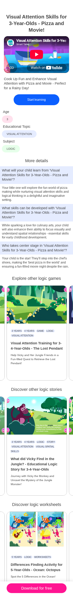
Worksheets (42, 557)
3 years (17, 331)
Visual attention (22, 335)
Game (40, 331)
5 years (17, 557)
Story (51, 442)
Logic (50, 331)
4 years (29, 331)
